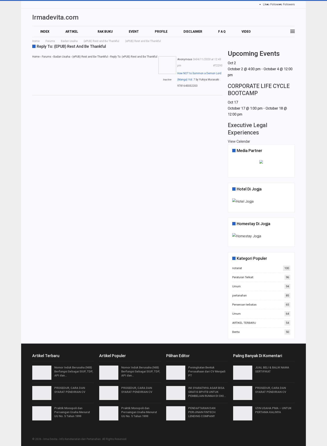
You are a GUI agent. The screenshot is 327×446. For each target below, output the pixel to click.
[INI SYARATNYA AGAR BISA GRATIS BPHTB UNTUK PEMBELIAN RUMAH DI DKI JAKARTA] (175, 393)
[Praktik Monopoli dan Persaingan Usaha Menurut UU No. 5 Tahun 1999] (41, 413)
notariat (237, 268)
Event (134, 31)
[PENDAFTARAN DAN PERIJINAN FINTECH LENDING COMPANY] (175, 413)
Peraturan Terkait (242, 277)
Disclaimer (193, 31)
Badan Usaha (61, 56)
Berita (236, 332)
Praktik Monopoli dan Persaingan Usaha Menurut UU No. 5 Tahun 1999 (72, 412)
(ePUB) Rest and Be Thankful (90, 56)
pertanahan (239, 295)
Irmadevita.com (55, 17)
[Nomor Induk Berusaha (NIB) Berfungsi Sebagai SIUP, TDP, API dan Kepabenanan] (41, 373)
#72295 (217, 65)
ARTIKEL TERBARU (244, 322)
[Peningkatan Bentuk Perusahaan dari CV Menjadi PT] (175, 373)
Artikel (71, 31)
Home (36, 56)
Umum (236, 286)
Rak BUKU (105, 31)
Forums (46, 56)
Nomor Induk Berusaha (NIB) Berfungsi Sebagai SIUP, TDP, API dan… (73, 371)
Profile (161, 31)
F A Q (222, 31)
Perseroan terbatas (244, 304)
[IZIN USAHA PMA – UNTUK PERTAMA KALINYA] (242, 413)
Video (246, 31)
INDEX (44, 31)
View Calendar (239, 141)
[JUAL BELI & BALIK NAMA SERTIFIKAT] (242, 373)
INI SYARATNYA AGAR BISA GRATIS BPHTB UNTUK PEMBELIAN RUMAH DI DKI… (207, 392)
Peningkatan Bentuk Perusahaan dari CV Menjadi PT (206, 371)
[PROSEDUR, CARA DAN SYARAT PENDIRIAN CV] (41, 393)
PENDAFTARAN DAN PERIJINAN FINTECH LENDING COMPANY (201, 412)
